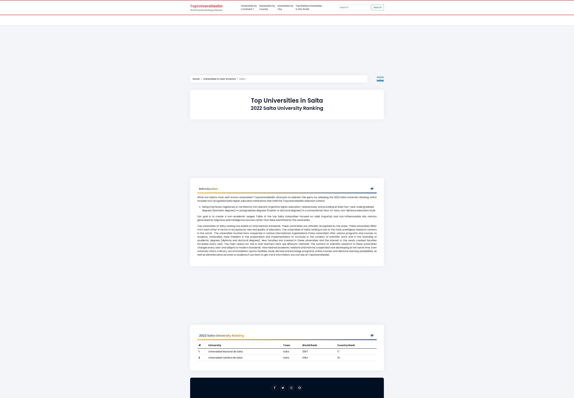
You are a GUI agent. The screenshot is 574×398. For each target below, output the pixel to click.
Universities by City (285, 7)
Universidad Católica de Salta (225, 357)
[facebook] (274, 388)
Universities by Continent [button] (249, 7)
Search (378, 7)
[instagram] (291, 388)
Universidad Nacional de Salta (225, 351)
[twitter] (283, 388)
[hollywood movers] (299, 388)
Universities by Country (267, 7)
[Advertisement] (287, 47)
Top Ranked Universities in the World (309, 7)
